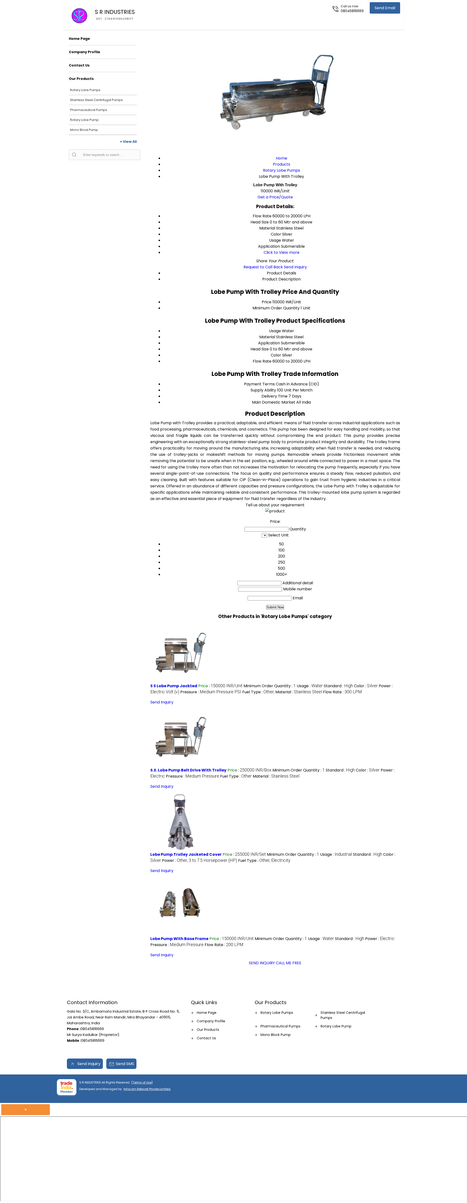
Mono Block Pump (84, 130)
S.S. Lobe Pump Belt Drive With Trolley (188, 770)
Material (267, 337)
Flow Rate (262, 361)
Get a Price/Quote (275, 197)
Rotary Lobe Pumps (85, 90)
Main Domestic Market (273, 402)
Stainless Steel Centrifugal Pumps (96, 100)
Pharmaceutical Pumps (88, 110)
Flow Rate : (342, 692)
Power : (199, 860)
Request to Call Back (263, 267)
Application (269, 343)
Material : (298, 692)
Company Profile (84, 52)
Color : (366, 686)
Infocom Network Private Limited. (147, 1089)
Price (266, 302)
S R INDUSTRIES (115, 14)
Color (276, 355)
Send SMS (125, 1064)
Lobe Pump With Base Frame (179, 938)
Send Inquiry (295, 267)
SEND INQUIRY (262, 963)
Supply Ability (263, 390)
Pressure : (210, 692)
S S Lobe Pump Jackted (173, 686)
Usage (275, 331)
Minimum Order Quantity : (269, 686)
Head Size (260, 349)
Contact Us (79, 65)
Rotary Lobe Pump (84, 120)
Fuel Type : (258, 692)
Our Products (81, 78)
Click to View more (281, 252)
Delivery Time (274, 396)
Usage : (310, 686)
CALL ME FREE (288, 963)
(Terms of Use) (142, 1082)
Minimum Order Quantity (276, 308)
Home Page (79, 38)
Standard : (338, 686)
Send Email (385, 8)
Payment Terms (259, 384)
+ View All (128, 141)
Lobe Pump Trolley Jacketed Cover (186, 854)
